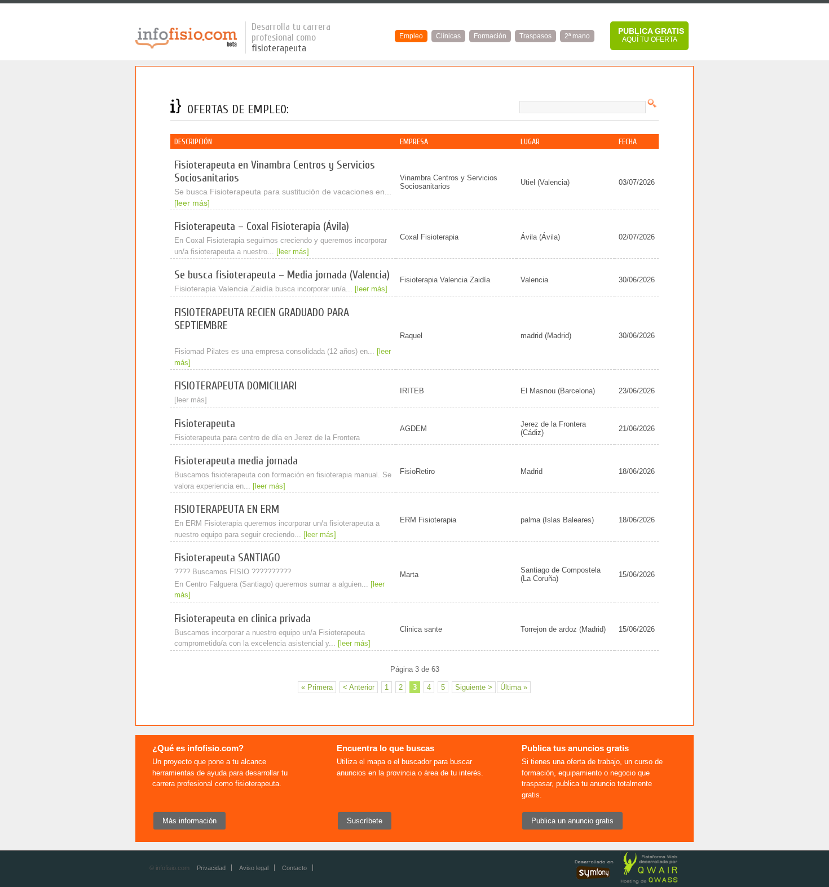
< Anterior (358, 687)
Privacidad (211, 867)
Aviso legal (253, 867)
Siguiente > (473, 687)
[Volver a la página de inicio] (186, 46)
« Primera (317, 687)
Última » (513, 687)
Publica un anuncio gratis (572, 821)
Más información (189, 821)
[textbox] (582, 107)
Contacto (294, 867)
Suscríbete (364, 821)
